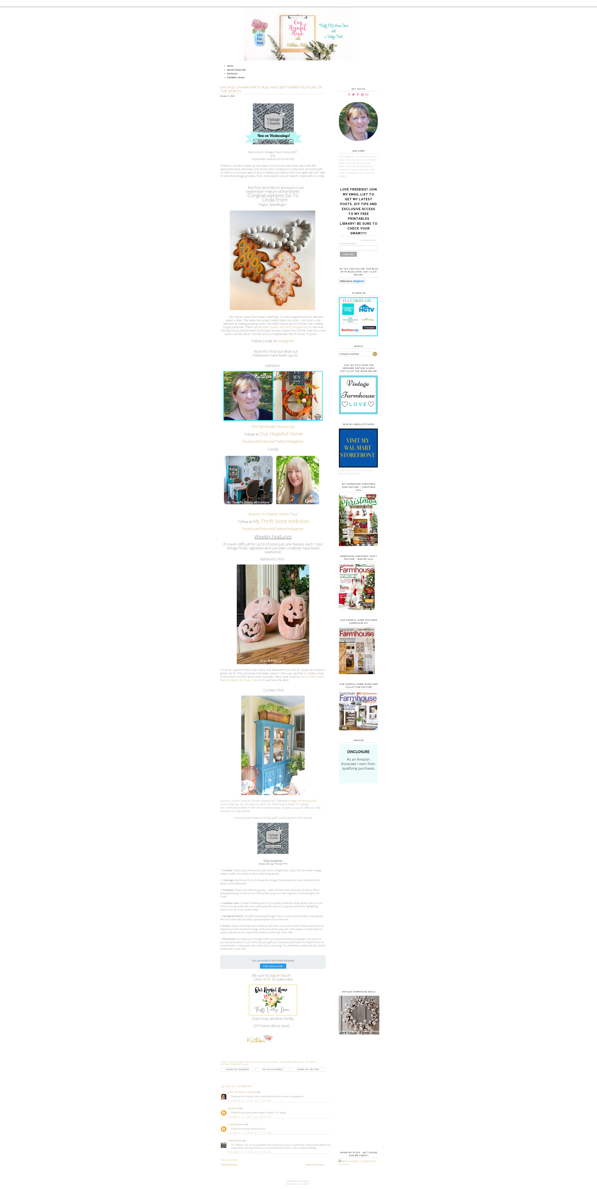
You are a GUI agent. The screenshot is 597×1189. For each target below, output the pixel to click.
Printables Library (235, 77)
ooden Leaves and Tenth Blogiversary (284, 327)
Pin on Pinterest (272, 1069)
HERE (266, 979)
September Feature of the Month (298, 1062)
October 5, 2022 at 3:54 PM (250, 1116)
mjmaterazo (233, 1108)
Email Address (348, 243)
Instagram (286, 340)
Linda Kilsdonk (234, 1140)
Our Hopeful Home (281, 433)
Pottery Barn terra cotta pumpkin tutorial (254, 1062)
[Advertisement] (358, 836)
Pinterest (266, 441)
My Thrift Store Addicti (278, 521)
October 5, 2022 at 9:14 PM (250, 1151)
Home (230, 65)
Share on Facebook (237, 1069)
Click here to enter (273, 966)
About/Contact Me (236, 69)
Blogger (304, 1181)
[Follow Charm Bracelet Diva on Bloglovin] (352, 282)
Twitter (280, 441)
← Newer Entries (228, 1165)
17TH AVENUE (302, 1184)
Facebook (250, 441)
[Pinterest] (358, 94)
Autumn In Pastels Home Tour (273, 513)
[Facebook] (349, 94)
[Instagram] (362, 94)
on (306, 521)
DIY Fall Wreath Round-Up (273, 426)
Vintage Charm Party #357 (234, 1064)
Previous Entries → (316, 1165)
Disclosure (232, 73)
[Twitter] (353, 94)
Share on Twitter (308, 1069)
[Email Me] (367, 94)
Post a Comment (229, 1159)
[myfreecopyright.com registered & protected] (358, 1164)
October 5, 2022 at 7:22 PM (250, 1132)
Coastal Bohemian (236, 1124)
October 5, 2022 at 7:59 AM (250, 1100)
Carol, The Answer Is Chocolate (242, 1092)
